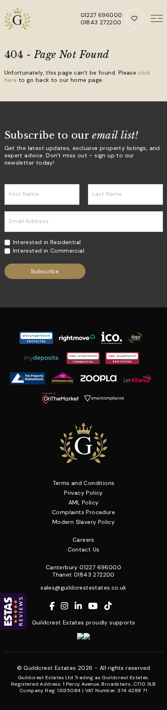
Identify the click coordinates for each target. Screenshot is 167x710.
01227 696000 (101, 15)
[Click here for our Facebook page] (55, 606)
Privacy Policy (83, 492)
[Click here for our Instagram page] (67, 606)
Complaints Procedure (83, 512)
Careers (83, 539)
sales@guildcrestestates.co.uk (83, 587)
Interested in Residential (47, 242)
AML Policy (84, 502)
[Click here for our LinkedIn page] (81, 606)
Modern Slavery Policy (83, 522)
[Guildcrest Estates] (18, 18)
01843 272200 (101, 22)
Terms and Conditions (84, 483)
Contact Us (84, 549)
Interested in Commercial (49, 250)
